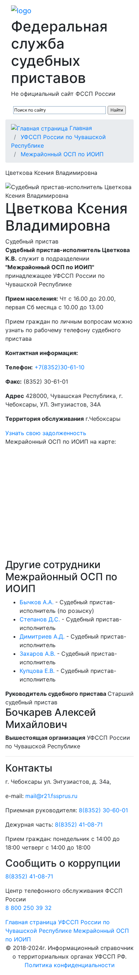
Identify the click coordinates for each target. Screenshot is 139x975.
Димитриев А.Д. (42, 636)
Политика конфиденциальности (70, 965)
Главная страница (30, 922)
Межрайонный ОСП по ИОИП (62, 154)
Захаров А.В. (37, 653)
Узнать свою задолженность (45, 433)
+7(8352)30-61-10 (59, 367)
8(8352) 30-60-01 (103, 810)
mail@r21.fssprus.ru (51, 795)
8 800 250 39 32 (28, 907)
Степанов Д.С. (40, 619)
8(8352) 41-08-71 (79, 824)
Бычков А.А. (36, 602)
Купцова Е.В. (37, 670)
